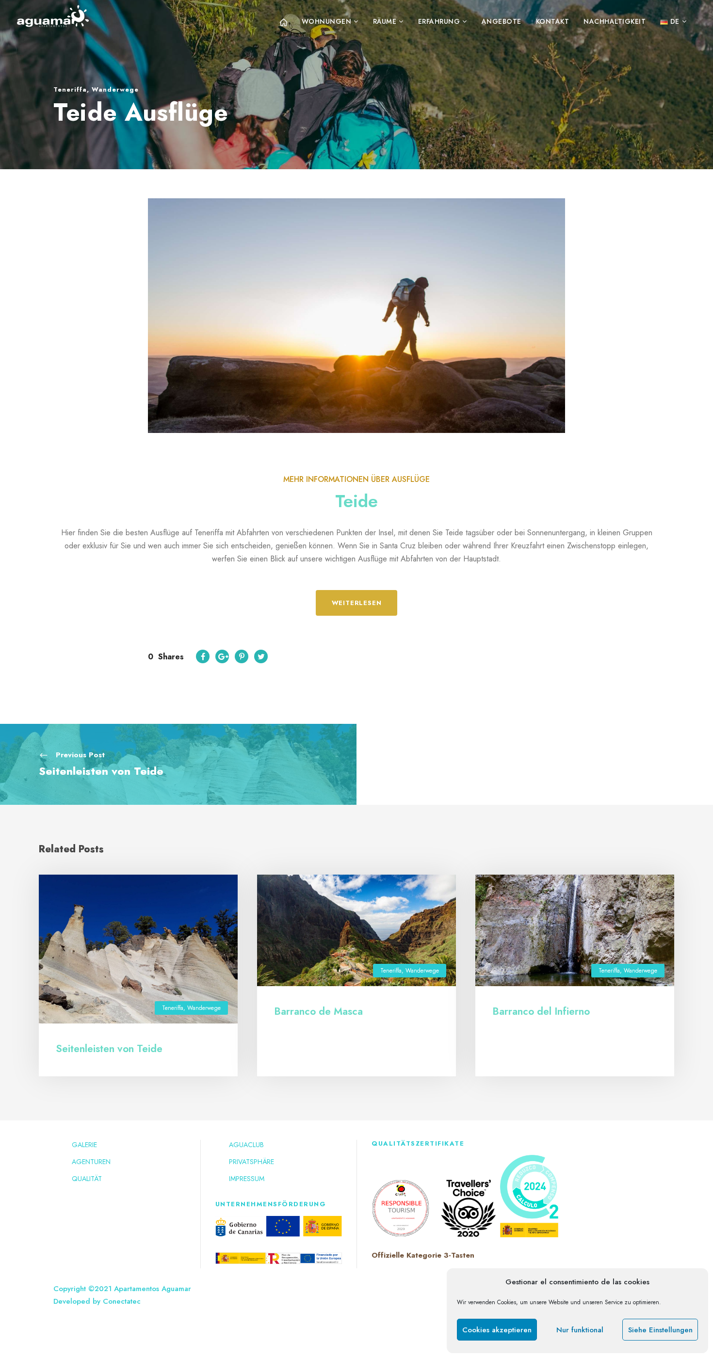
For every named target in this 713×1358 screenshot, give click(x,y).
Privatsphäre (251, 1161)
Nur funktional (579, 1330)
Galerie (84, 1145)
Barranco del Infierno (541, 1011)
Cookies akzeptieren (497, 1330)
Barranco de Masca (318, 1011)
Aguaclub (246, 1145)
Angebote (501, 21)
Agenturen (91, 1161)
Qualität (87, 1178)
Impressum (246, 1178)
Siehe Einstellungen (660, 1330)
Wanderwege (115, 89)
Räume (385, 21)
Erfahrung (439, 21)
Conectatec (122, 1301)
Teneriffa (70, 89)
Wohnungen (327, 21)
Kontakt (552, 21)
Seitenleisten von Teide (109, 1048)
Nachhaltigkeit (614, 21)
